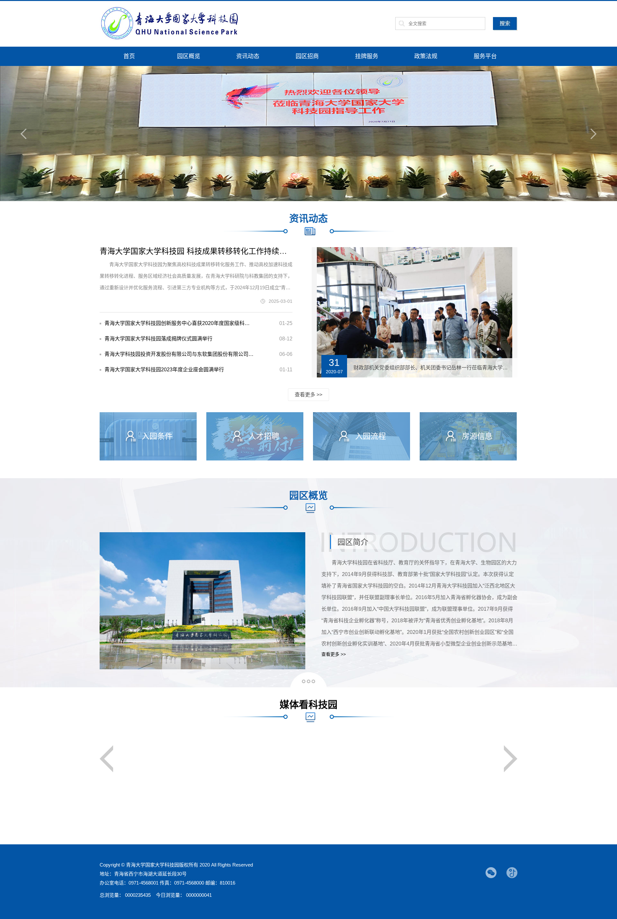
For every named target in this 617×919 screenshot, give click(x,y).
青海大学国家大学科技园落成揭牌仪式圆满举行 (158, 338)
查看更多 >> (308, 394)
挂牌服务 (366, 56)
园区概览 (188, 56)
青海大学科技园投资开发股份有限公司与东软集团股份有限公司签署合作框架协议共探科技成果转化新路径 (179, 354)
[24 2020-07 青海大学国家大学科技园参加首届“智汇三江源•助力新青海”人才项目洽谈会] (414, 251)
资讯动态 (247, 56)
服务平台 (485, 56)
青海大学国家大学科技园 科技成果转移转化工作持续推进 (197, 251)
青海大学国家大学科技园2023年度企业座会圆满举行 (164, 369)
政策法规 (425, 56)
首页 (129, 56)
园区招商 (307, 56)
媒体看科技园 (308, 704)
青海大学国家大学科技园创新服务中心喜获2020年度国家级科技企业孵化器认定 (179, 323)
